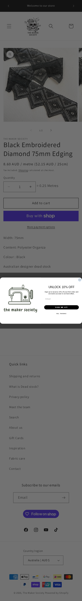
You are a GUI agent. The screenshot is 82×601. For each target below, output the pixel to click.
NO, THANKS (61, 313)
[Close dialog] (79, 280)
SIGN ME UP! (61, 307)
